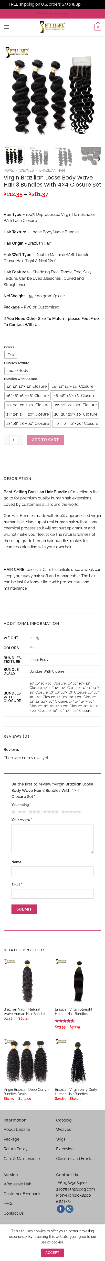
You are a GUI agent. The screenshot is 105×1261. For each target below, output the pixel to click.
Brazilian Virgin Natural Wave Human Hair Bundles (25, 1011)
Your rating (21, 805)
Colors (9, 347)
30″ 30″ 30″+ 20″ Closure (71, 710)
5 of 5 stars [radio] (70, 812)
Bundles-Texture (16, 363)
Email (16, 885)
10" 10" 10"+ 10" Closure (48, 683)
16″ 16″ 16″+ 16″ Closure (67, 692)
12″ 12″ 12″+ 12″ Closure (61, 687)
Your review (21, 820)
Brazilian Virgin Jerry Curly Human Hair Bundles (76, 1092)
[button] (7, 27)
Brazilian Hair (52, 170)
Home (9, 170)
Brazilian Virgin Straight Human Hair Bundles (73, 1011)
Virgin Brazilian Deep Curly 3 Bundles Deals (26, 1092)
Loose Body (39, 659)
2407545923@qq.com (75, 1189)
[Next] (93, 94)
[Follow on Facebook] (61, 1209)
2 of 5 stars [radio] (21, 812)
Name (17, 862)
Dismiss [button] (89, 4)
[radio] (11, 354)
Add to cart (45, 439)
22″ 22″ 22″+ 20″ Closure (48, 701)
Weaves (26, 170)
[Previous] (11, 94)
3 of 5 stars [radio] (33, 812)
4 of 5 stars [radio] (50, 812)
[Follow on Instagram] (69, 1209)
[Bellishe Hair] (52, 27)
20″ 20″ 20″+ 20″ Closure (76, 697)
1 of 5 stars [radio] (12, 812)
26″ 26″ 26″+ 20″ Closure (62, 706)
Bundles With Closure (20, 379)
